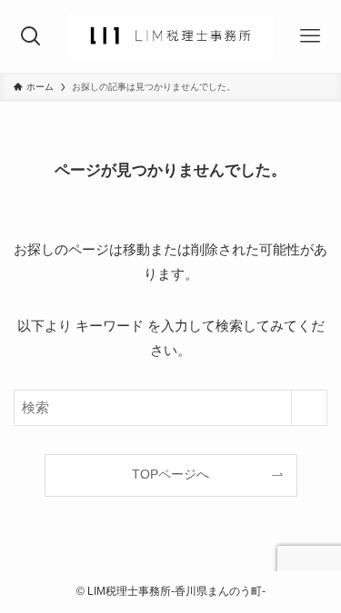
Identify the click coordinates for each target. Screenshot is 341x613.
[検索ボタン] (31, 36)
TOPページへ (170, 474)
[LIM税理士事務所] (170, 36)
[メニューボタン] (310, 36)
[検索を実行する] (309, 408)
